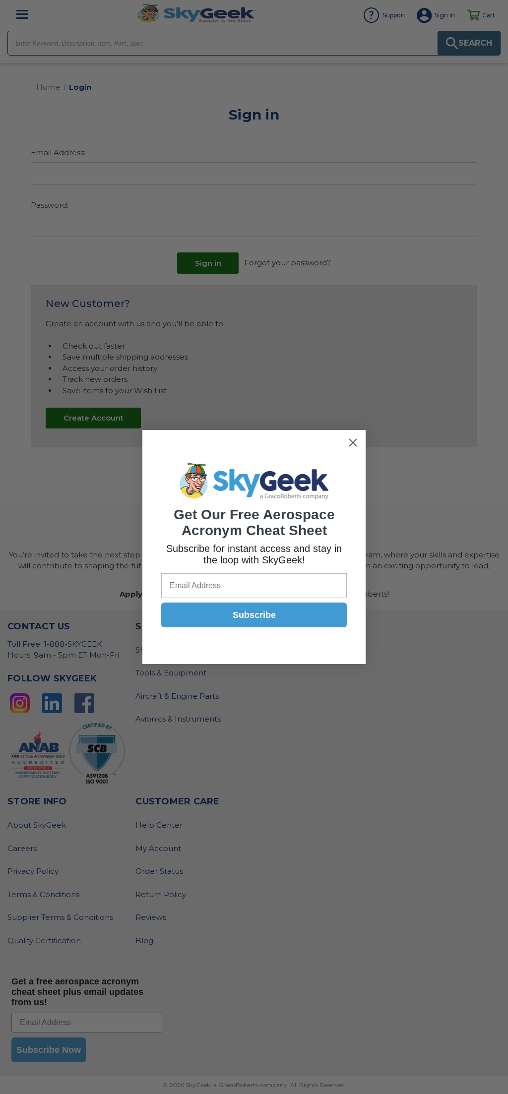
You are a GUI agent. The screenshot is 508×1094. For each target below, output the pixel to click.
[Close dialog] (353, 442)
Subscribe (254, 615)
